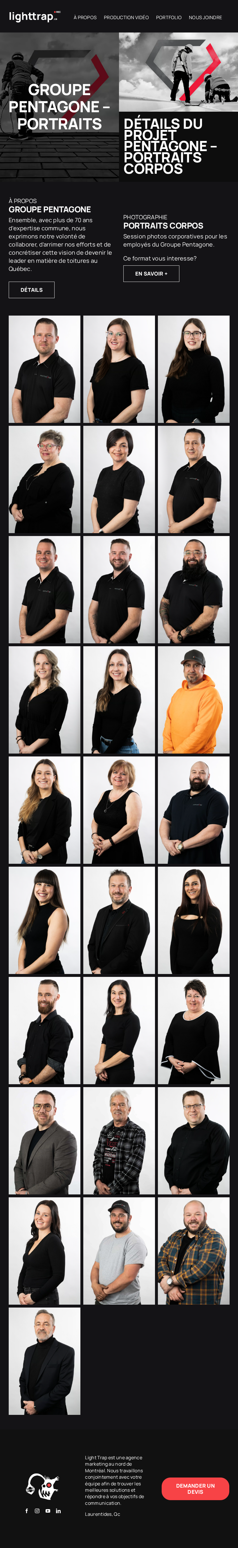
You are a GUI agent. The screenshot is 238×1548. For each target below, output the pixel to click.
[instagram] (37, 1511)
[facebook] (26, 1511)
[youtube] (48, 1511)
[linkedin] (58, 1511)
